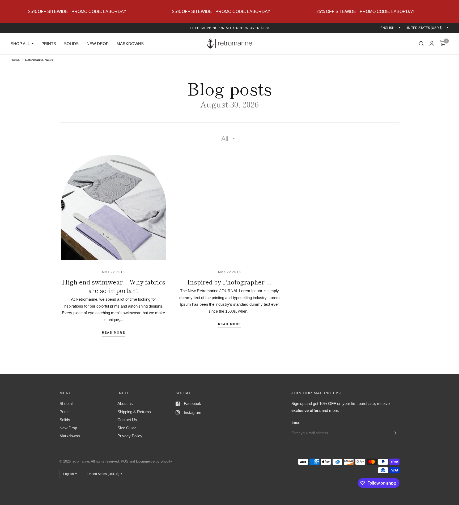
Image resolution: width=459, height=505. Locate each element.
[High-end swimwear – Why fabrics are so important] (113, 207)
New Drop (98, 43)
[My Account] (432, 43)
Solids (71, 43)
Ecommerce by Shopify (154, 461)
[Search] (421, 43)
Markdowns (130, 43)
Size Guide (127, 428)
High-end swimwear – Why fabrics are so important (113, 286)
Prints (48, 43)
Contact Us (127, 419)
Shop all (20, 43)
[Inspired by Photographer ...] (229, 207)
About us (125, 403)
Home (15, 60)
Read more (113, 332)
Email (295, 423)
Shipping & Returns (134, 411)
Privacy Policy (129, 436)
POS (124, 461)
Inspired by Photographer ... (229, 281)
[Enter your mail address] (394, 433)
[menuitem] (24, 44)
